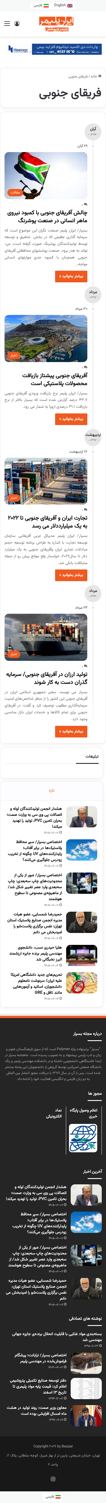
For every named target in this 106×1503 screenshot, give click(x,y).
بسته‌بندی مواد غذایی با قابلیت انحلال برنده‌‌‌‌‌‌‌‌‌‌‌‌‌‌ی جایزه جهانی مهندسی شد (57, 1337)
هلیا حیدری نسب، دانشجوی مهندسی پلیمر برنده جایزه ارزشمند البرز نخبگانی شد (35, 954)
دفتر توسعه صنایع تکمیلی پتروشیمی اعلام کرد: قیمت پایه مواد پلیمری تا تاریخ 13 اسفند (38, 1387)
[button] (81, 52)
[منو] (7, 26)
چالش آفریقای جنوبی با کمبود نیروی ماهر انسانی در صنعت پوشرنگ (47, 216)
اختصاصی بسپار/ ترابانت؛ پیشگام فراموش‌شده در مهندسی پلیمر (40, 1358)
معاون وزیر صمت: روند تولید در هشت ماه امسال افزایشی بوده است (36, 1411)
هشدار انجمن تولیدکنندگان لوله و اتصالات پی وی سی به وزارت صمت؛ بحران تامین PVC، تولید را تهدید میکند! (34, 818)
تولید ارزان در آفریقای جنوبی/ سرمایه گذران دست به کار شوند (46, 678)
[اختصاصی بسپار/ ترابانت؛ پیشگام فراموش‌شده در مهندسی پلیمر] (86, 1363)
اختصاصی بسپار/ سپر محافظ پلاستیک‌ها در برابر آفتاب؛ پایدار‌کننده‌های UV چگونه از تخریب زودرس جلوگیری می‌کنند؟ (35, 851)
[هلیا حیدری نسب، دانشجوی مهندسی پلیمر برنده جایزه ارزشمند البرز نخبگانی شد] (81, 955)
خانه (94, 76)
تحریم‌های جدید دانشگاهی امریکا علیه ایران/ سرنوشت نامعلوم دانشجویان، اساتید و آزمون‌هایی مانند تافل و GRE (36, 984)
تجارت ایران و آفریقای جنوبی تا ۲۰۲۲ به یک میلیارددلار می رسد (47, 522)
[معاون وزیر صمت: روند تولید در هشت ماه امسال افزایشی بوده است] (86, 1415)
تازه (52, 790)
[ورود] (17, 26)
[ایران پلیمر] (53, 24)
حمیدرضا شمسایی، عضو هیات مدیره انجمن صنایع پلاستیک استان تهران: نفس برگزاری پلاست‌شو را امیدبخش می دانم (34, 923)
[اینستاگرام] (53, 1479)
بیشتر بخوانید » (71, 276)
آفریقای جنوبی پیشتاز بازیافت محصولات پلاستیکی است (54, 379)
